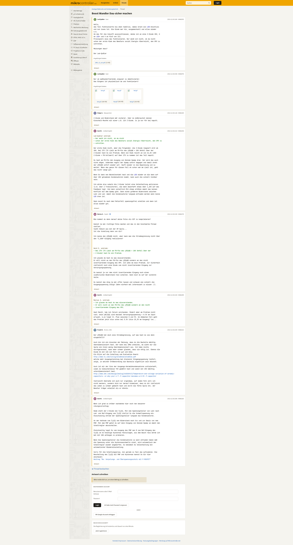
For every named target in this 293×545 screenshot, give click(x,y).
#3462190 (181, 113)
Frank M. (100, 330)
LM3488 (130, 150)
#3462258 (181, 131)
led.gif (132, 102)
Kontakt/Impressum (119, 541)
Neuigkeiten (105, 3)
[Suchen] (209, 3)
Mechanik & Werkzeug (80, 27)
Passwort (96, 498)
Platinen (76, 24)
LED (148, 27)
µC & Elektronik (78, 14)
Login (217, 3)
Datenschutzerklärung (134, 541)
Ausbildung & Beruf (80, 57)
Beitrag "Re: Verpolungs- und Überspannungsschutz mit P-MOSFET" (122, 459)
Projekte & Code (79, 51)
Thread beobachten (101, 469)
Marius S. (100, 214)
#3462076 (181, 74)
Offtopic (76, 61)
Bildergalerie (77, 70)
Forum (124, 3)
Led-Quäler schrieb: (102, 136)
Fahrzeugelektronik (80, 31)
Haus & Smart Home (80, 34)
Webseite (76, 64)
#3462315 (181, 330)
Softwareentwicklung (80, 44)
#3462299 (181, 295)
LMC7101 (107, 315)
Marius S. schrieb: (102, 300)
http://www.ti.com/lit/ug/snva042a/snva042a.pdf (115, 357)
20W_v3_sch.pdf (100, 63)
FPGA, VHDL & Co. (79, 37)
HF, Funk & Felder (79, 21)
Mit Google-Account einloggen (105, 515)
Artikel (115, 3)
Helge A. (100, 113)
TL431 (120, 411)
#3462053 (181, 19)
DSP (74, 41)
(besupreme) (108, 113)
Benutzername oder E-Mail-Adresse (102, 492)
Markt (75, 54)
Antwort (96, 68)
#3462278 (181, 214)
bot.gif (99, 102)
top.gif (115, 102)
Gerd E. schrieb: (101, 248)
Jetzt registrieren (101, 531)
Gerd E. (99, 131)
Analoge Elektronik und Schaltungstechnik (105, 9)
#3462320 (181, 399)
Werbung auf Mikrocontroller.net (169, 541)
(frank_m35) (108, 330)
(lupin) (106, 214)
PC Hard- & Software (80, 47)
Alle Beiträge (77, 11)
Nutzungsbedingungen (150, 541)
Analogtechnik (78, 17)
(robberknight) (107, 131)
